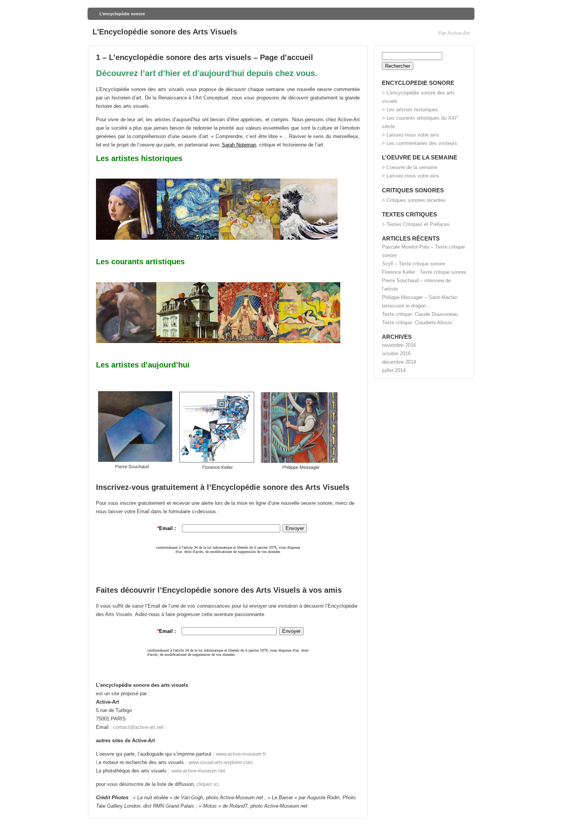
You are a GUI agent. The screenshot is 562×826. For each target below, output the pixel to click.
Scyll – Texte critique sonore (413, 264)
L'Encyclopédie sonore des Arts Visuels (165, 32)
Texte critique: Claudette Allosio (417, 322)
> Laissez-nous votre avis (410, 135)
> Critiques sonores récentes (414, 200)
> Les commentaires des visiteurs (419, 143)
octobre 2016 (396, 353)
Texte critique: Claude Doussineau (420, 314)
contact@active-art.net (138, 727)
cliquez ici (208, 784)
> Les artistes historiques (410, 109)
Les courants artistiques (140, 261)
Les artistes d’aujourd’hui (143, 365)
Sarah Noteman (239, 145)
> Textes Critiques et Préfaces (416, 224)
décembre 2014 (399, 362)
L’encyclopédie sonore (122, 13)
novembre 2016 (399, 345)
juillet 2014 (394, 370)
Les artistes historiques (139, 158)
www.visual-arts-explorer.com (220, 762)
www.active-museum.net (198, 771)
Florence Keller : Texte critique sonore (424, 272)
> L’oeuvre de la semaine (409, 167)
